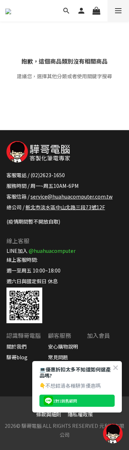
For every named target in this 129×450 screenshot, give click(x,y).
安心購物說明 (63, 346)
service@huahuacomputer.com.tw (71, 196)
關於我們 (16, 346)
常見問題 (58, 357)
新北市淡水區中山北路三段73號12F (65, 207)
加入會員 (98, 335)
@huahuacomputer (52, 250)
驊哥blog (17, 357)
